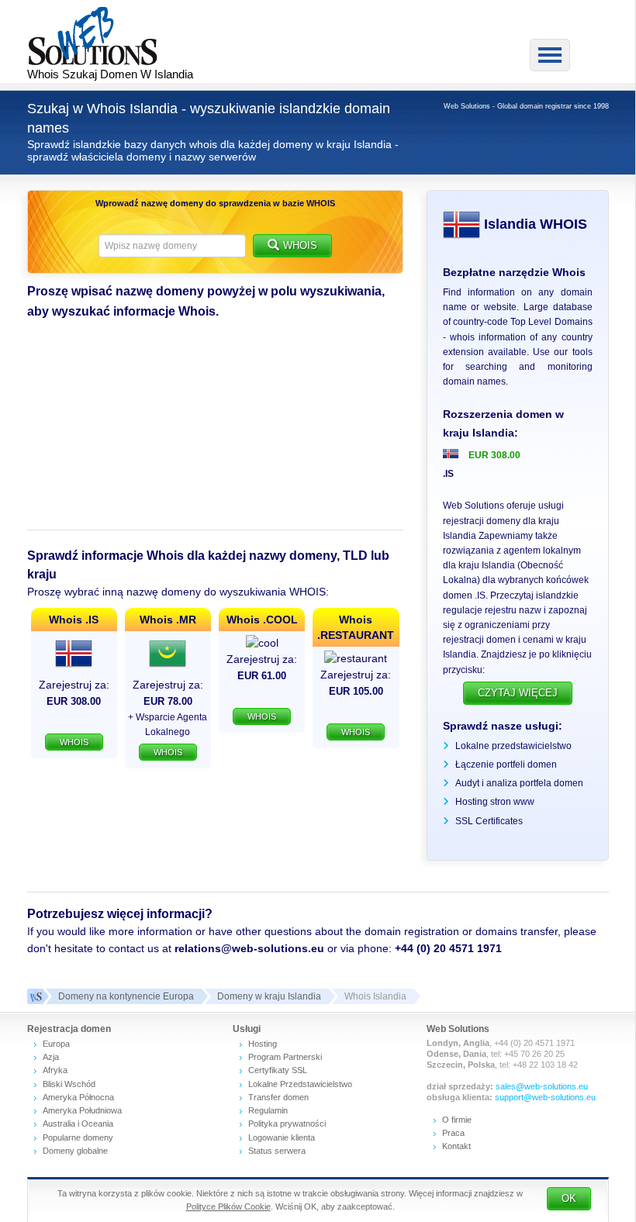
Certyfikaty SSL (277, 1070)
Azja (51, 1056)
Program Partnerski (285, 1056)
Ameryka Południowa (82, 1110)
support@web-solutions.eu (545, 1097)
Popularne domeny (78, 1137)
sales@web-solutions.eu (542, 1086)
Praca (453, 1132)
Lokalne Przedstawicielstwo (300, 1084)
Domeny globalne (75, 1150)
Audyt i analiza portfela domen (519, 783)
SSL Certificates (489, 821)
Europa (56, 1043)
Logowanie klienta (281, 1137)
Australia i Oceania (78, 1123)
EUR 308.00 (494, 455)
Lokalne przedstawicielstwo (513, 745)
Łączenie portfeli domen (506, 764)
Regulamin (268, 1110)
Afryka (55, 1070)
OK (569, 1198)
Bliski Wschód (69, 1084)
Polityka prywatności (287, 1123)
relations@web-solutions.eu (249, 948)
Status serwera (277, 1150)
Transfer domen (278, 1097)
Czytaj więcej (518, 693)
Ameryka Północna (78, 1097)
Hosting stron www (494, 801)
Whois (300, 245)
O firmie (457, 1119)
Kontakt (456, 1146)
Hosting (262, 1043)
